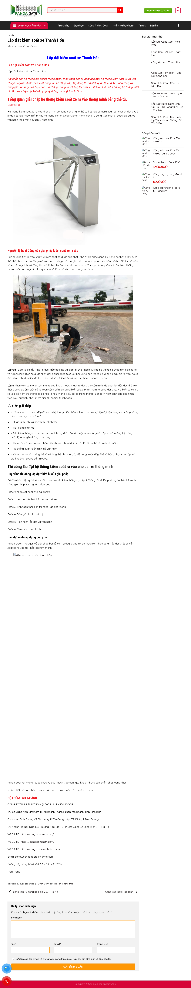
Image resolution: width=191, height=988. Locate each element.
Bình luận (16, 917)
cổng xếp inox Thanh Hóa (166, 62)
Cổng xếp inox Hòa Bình (119, 891)
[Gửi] (120, 10)
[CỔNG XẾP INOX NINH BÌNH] (26, 10)
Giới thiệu (79, 25)
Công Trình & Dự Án (98, 25)
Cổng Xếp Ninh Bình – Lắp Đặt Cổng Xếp (166, 74)
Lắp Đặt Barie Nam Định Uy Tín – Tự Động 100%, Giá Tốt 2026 (167, 106)
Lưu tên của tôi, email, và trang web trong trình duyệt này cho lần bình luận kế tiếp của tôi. (63, 958)
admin (36, 46)
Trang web (102, 943)
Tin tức (142, 25)
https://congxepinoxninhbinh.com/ (40, 849)
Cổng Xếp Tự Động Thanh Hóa (166, 53)
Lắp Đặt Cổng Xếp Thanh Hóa (166, 43)
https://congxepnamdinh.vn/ (37, 834)
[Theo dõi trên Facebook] (178, 25)
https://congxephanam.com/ (37, 841)
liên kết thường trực (63, 883)
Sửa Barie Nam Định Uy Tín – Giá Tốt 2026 (167, 95)
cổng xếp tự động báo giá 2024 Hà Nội (35, 891)
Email (57, 943)
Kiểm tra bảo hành (124, 25)
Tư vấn (10, 35)
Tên (13, 943)
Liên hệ (154, 25)
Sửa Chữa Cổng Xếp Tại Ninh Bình (165, 85)
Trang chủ (63, 25)
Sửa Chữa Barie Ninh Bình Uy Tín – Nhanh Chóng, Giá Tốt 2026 (166, 120)
